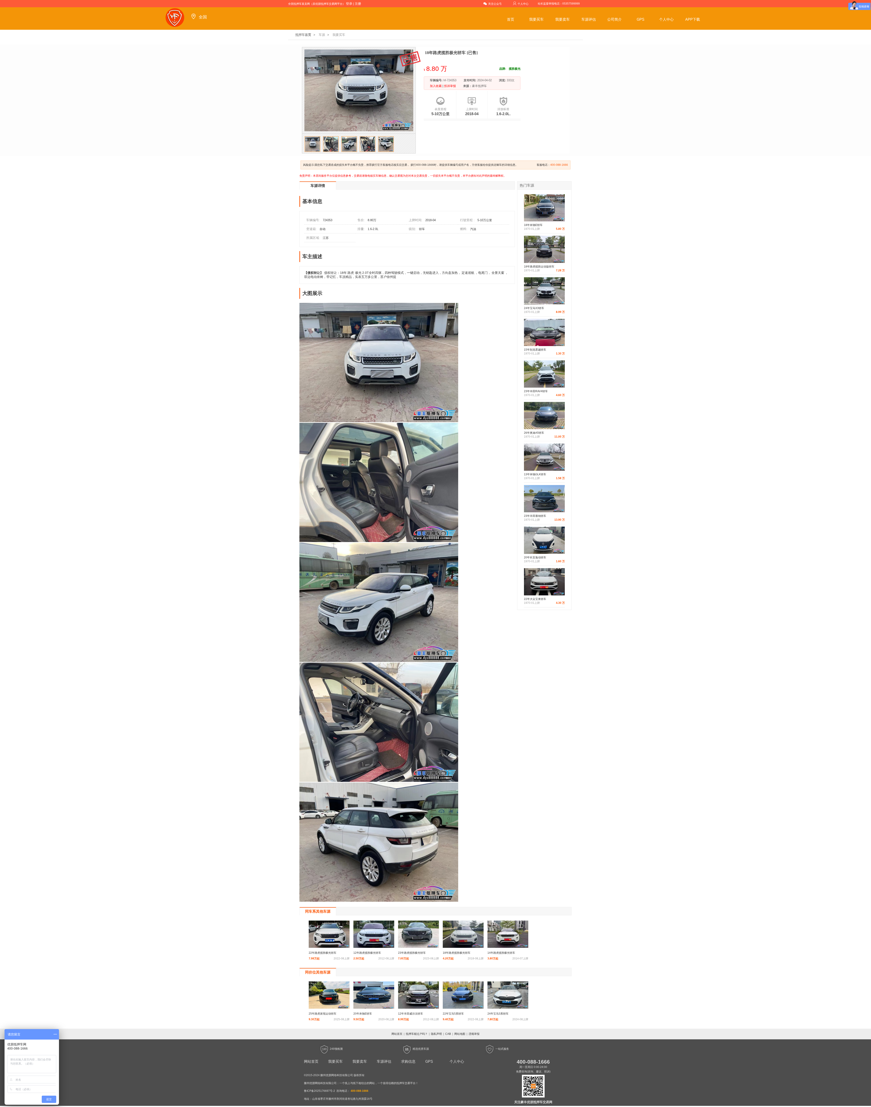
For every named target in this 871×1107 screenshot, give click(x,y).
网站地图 (459, 1033)
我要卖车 (562, 19)
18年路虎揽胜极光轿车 (456, 952)
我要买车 (536, 19)
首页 (510, 19)
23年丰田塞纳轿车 (535, 516)
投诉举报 (449, 86)
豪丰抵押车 (479, 86)
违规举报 (474, 1033)
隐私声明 (436, 1033)
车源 (322, 35)
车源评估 (588, 19)
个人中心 (523, 3)
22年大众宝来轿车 (535, 599)
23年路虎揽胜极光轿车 (412, 952)
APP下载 (692, 19)
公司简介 (614, 19)
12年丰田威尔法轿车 (410, 1013)
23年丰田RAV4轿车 (536, 391)
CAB (448, 1033)
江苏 (326, 238)
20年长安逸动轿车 (535, 557)
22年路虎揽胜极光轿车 (322, 952)
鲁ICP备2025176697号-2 (319, 1090)
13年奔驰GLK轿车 (535, 474)
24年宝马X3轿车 (534, 308)
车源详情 (318, 186)
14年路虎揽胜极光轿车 (501, 952)
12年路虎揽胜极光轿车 (367, 952)
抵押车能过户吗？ (417, 1033)
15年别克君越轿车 (535, 349)
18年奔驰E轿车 (533, 225)
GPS (640, 19)
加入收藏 (436, 86)
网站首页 (396, 1033)
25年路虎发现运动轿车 (322, 1013)
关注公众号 (495, 3)
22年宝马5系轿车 (453, 1013)
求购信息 (408, 1061)
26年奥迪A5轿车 (534, 432)
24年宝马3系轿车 (498, 1013)
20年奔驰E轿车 (362, 1013)
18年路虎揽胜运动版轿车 (539, 266)
